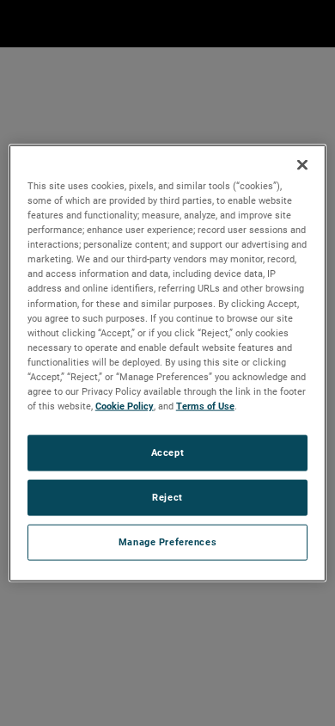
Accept (167, 452)
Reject (167, 497)
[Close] (302, 165)
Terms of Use (205, 406)
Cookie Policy (124, 406)
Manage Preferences (167, 541)
